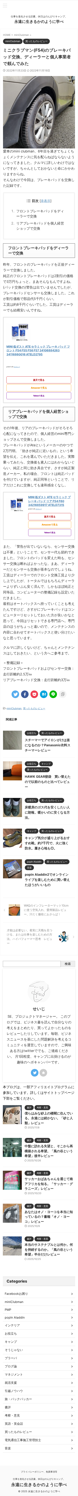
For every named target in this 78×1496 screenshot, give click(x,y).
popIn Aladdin (15, 1317)
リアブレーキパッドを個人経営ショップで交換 (40, 225)
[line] (53, 694)
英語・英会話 (14, 1423)
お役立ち (11, 1333)
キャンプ (11, 1342)
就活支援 (11, 1383)
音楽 (8, 1448)
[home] (43, 1073)
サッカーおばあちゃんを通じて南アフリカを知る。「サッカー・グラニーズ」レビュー (49, 1184)
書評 (8, 1407)
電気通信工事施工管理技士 (23, 1440)
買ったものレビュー (34, 708)
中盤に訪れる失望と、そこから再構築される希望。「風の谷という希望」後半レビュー (49, 1151)
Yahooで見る (38, 395)
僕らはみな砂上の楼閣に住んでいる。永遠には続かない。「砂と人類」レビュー (49, 1118)
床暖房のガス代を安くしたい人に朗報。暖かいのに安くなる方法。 (47, 812)
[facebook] (25, 694)
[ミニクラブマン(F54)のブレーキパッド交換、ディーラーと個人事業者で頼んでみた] (44, 694)
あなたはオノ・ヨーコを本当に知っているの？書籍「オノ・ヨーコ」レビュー (49, 1216)
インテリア (12, 1325)
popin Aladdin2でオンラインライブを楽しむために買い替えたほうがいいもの (47, 880)
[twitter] (15, 694)
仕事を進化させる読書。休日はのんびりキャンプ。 (39, 1479)
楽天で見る (38, 379)
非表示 (45, 201)
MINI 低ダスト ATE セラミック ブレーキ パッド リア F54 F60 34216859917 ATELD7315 (49, 501)
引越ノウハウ (14, 1391)
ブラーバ (11, 1358)
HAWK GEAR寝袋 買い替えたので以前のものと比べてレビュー (48, 782)
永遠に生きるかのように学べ (39, 21)
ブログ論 (11, 1366)
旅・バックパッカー (18, 1399)
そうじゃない (14, 1350)
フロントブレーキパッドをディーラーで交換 (40, 213)
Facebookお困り (16, 1294)
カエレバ (17, 367)
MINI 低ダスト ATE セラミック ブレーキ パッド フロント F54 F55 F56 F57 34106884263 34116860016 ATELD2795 (38, 350)
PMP (8, 1310)
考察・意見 (12, 1415)
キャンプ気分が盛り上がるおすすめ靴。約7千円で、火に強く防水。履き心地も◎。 (47, 843)
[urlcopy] (62, 694)
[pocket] (34, 694)
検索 (68, 964)
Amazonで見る (39, 387)
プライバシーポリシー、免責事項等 (39, 1471)
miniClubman (14, 708)
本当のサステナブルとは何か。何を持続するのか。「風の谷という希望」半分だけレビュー (49, 1249)
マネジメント (14, 1374)
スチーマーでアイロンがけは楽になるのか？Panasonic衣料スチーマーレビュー (47, 745)
